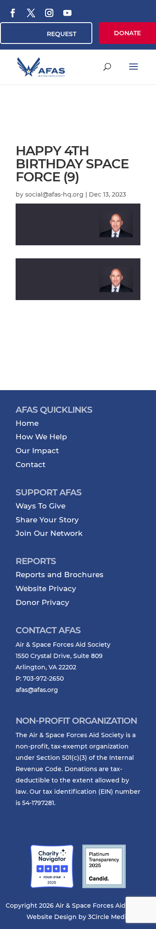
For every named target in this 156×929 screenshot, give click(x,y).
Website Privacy (46, 588)
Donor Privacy (42, 602)
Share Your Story (47, 519)
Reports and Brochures (60, 574)
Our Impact (37, 450)
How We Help (41, 436)
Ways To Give (40, 505)
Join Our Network (49, 533)
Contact (31, 464)
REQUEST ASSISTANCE (57, 37)
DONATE (127, 33)
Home (27, 423)
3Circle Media (109, 917)
